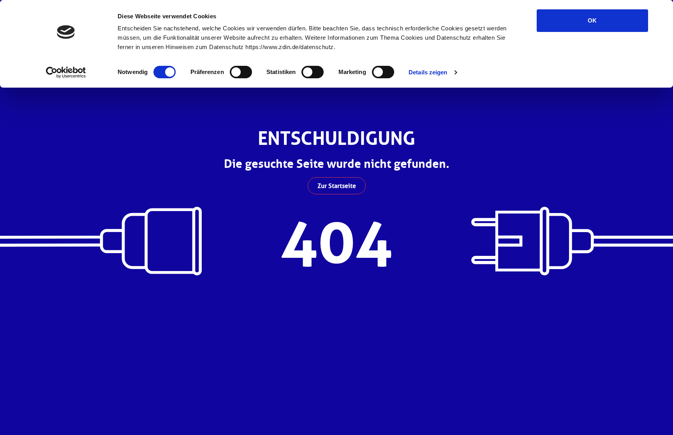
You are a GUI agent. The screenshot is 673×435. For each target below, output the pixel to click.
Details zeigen (428, 72)
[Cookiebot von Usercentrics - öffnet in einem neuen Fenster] (66, 72)
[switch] (241, 72)
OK (592, 20)
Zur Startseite (336, 186)
